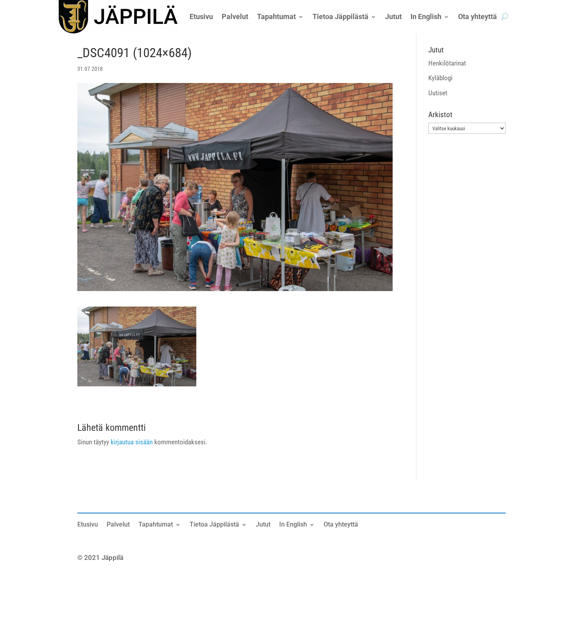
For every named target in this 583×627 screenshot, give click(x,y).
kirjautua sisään (132, 442)
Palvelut (118, 525)
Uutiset (437, 93)
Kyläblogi (440, 78)
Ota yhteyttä (341, 525)
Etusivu (87, 525)
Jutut (263, 525)
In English (293, 525)
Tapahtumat (155, 525)
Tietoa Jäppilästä (214, 525)
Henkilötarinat (447, 63)
